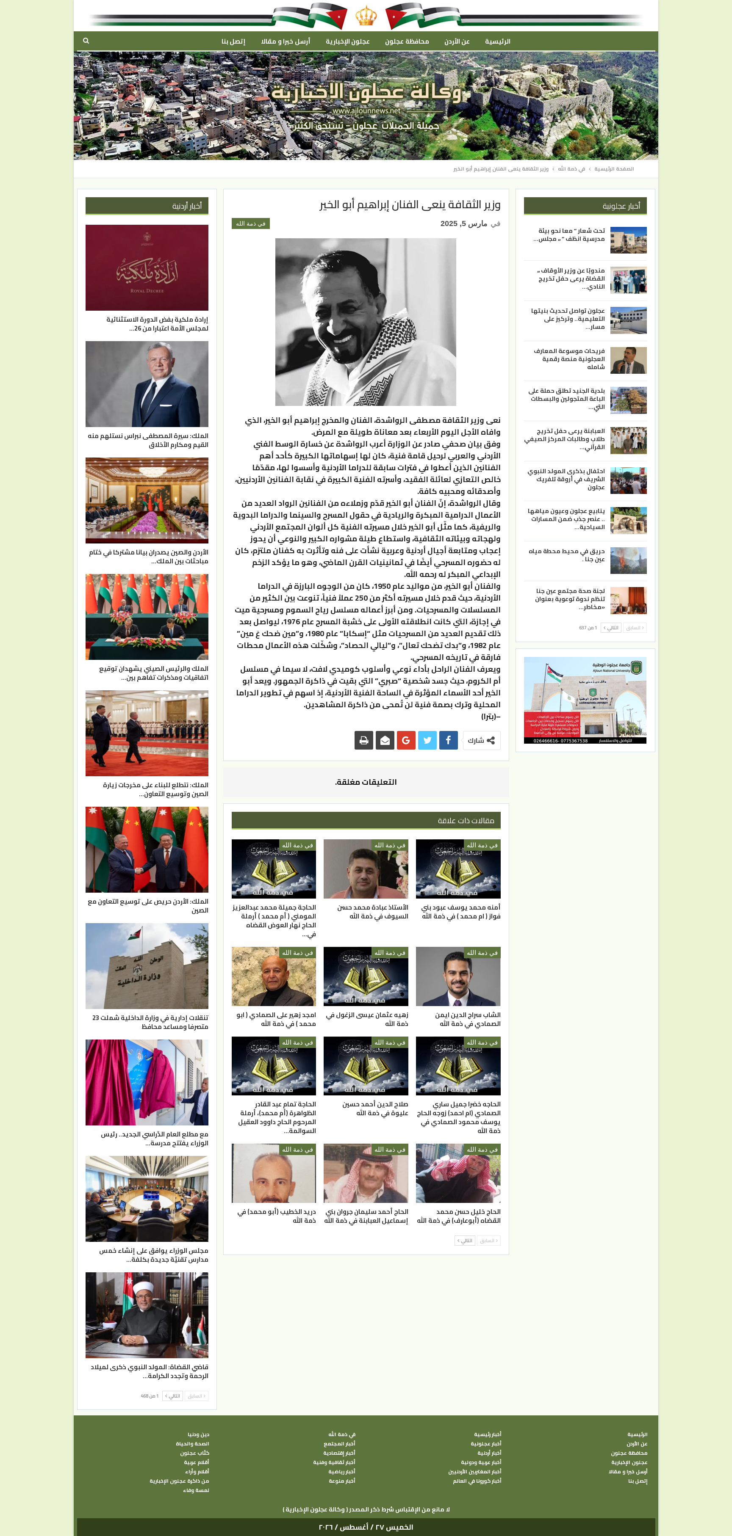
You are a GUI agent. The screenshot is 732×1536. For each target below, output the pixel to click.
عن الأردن (457, 41)
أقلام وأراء (197, 1471)
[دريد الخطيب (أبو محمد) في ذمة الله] (274, 1173)
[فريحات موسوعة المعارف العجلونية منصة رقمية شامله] (628, 360)
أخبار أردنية (489, 1453)
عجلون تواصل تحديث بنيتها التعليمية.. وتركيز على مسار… (568, 318)
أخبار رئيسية (488, 1434)
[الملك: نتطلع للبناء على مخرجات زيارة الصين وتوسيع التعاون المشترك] (147, 733)
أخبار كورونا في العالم (477, 1481)
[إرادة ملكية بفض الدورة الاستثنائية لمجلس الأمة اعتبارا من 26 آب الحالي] (147, 268)
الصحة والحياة (192, 1443)
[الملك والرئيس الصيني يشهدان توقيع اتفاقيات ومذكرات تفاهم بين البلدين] (147, 617)
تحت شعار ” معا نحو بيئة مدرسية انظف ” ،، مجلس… (569, 234)
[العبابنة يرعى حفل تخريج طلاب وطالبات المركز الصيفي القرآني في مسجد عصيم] (628, 440)
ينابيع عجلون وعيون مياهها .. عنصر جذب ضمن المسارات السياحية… (566, 518)
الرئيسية (497, 41)
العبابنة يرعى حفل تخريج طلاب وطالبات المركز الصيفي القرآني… (564, 438)
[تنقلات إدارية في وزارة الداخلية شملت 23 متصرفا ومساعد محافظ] (147, 966)
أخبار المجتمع (339, 1443)
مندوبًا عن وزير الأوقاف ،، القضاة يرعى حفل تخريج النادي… (571, 278)
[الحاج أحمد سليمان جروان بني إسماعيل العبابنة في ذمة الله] (366, 1173)
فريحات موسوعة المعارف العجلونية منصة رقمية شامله (569, 358)
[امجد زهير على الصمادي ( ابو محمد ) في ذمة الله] (274, 976)
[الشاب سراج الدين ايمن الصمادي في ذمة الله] (458, 976)
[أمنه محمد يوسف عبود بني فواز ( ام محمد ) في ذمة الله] (458, 869)
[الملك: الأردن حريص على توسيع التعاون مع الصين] (147, 850)
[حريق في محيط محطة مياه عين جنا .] (628, 560)
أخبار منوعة (342, 1481)
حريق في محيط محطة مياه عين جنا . (567, 555)
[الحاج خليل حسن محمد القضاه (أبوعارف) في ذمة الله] (458, 1173)
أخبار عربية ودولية (481, 1462)
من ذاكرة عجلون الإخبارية (179, 1481)
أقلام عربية (196, 1462)
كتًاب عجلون (194, 1453)
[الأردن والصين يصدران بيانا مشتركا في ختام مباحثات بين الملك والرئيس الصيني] (147, 500)
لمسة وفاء (196, 1490)
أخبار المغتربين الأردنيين (475, 1471)
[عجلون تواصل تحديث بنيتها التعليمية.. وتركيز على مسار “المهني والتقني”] (628, 320)
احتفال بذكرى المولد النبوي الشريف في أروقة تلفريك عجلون (566, 478)
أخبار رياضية (341, 1471)
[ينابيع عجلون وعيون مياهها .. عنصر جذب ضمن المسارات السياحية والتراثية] (628, 520)
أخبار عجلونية (486, 1443)
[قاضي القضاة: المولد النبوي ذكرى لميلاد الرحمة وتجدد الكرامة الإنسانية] (147, 1315)
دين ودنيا (198, 1434)
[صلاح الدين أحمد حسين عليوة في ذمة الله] (366, 1066)
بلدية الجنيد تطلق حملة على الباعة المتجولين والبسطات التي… (566, 398)
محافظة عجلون (407, 41)
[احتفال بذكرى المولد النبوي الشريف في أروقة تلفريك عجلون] (628, 480)
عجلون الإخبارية (348, 41)
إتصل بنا (234, 41)
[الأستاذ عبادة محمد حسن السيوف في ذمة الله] (366, 869)
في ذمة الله (251, 223)
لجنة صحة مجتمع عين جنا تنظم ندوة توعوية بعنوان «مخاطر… (570, 598)
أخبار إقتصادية (339, 1453)
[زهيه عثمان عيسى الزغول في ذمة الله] (366, 976)
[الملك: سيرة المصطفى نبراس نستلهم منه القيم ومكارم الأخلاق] (147, 384)
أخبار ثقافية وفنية (334, 1462)
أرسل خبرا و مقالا (285, 41)
